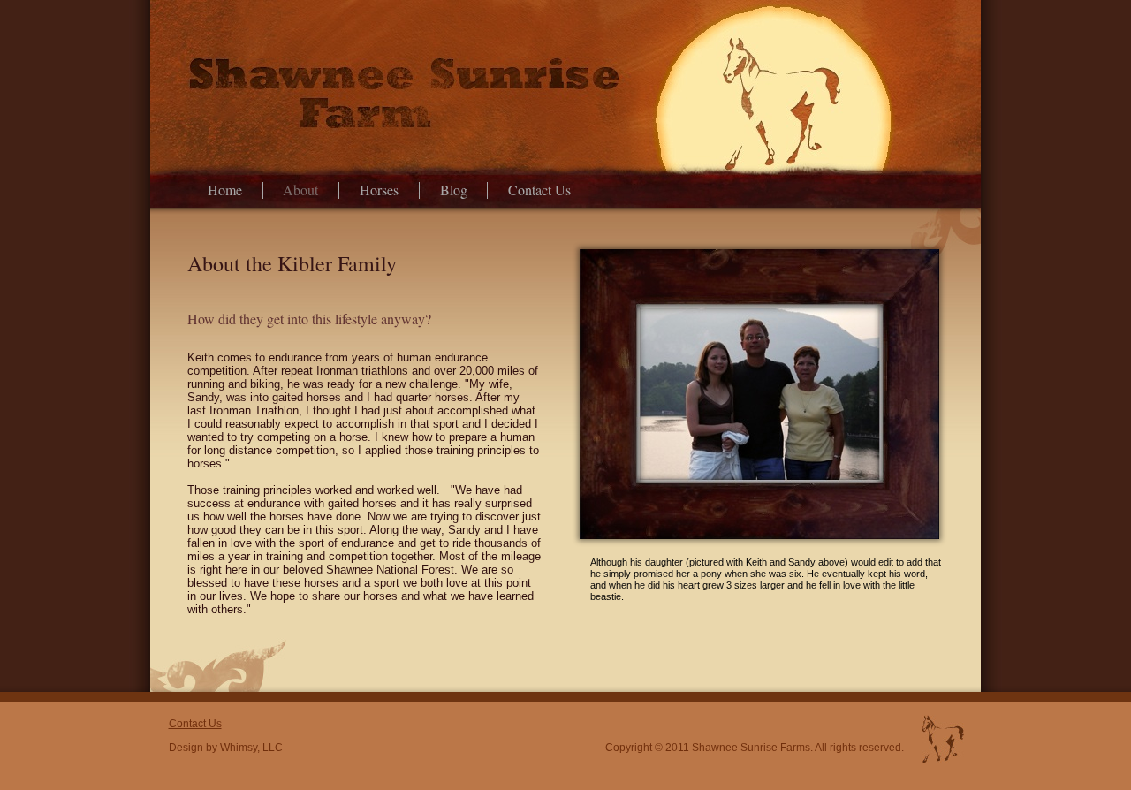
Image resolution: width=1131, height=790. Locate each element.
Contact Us (539, 190)
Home (225, 190)
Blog (453, 190)
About (300, 190)
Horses (379, 190)
